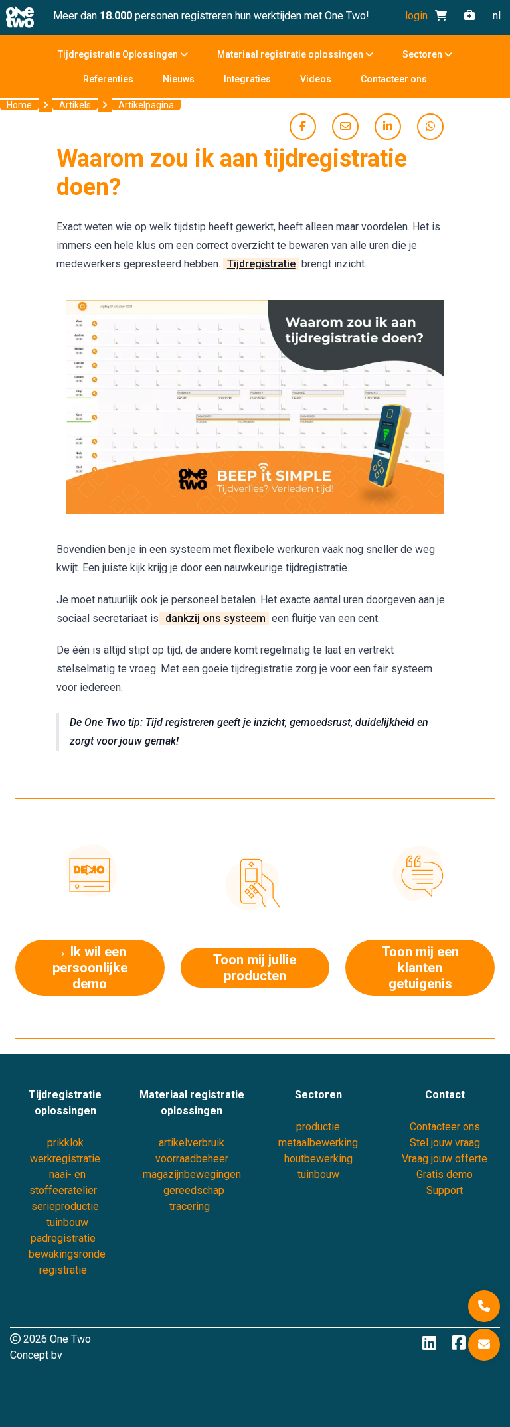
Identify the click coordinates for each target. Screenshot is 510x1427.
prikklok (65, 1142)
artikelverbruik (191, 1142)
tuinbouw (318, 1174)
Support (444, 1190)
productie (318, 1126)
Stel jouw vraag (445, 1142)
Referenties (108, 79)
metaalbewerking (318, 1142)
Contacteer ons (394, 79)
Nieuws (179, 79)
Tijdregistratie (261, 264)
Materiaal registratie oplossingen (291, 54)
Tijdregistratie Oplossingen (119, 54)
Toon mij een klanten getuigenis (420, 968)
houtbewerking (318, 1158)
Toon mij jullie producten (254, 968)
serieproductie (65, 1206)
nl (497, 15)
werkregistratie (65, 1158)
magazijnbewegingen (192, 1174)
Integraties (247, 79)
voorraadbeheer (191, 1158)
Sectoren (423, 54)
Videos (315, 79)
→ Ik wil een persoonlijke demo (90, 968)
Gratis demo (444, 1174)
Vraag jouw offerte (444, 1158)
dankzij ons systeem (214, 618)
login (416, 15)
